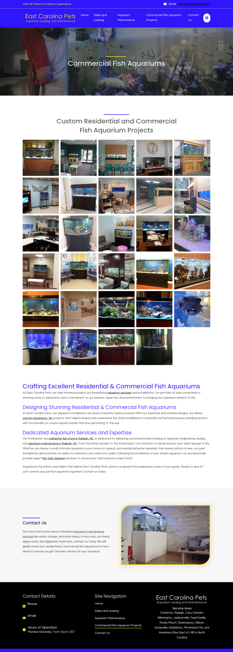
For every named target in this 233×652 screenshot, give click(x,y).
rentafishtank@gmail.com (193, 4)
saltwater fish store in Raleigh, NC (71, 438)
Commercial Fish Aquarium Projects (163, 18)
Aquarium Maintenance (126, 18)
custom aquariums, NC (38, 418)
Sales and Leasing (100, 18)
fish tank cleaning (53, 458)
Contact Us (193, 18)
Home (85, 15)
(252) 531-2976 (36, 608)
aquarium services (119, 392)
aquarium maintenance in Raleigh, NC (52, 443)
